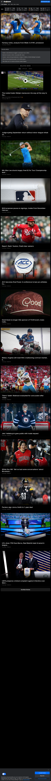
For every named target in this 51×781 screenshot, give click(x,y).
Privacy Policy (26, 779)
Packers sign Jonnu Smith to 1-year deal (17, 507)
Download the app (45, 1)
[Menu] (1, 1)
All (20, 68)
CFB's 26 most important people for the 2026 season (14, 59)
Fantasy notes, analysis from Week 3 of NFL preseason (23, 43)
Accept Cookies (42, 772)
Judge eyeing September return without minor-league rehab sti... (25, 134)
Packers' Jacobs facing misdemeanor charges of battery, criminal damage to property (21, 57)
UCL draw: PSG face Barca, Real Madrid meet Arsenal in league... (23, 544)
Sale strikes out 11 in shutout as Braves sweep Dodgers (14, 61)
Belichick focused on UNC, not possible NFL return (14, 54)
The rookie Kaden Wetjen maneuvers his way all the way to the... (24, 94)
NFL (9, 4)
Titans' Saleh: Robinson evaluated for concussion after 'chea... (23, 397)
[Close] (48, 769)
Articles (24, 68)
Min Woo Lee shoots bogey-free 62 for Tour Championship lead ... (24, 171)
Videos (30, 68)
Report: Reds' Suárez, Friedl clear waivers (18, 246)
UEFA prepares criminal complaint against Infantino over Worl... (23, 582)
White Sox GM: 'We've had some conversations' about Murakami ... (22, 470)
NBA (12, 4)
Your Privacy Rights (42, 778)
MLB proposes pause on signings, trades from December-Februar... (24, 209)
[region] (25, 774)
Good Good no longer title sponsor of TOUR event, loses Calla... (23, 321)
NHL (15, 4)
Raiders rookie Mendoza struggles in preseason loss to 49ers (16, 52)
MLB (18, 4)
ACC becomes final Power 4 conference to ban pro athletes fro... (24, 283)
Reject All (42, 775)
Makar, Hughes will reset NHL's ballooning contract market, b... (24, 359)
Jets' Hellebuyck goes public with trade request (20, 433)
